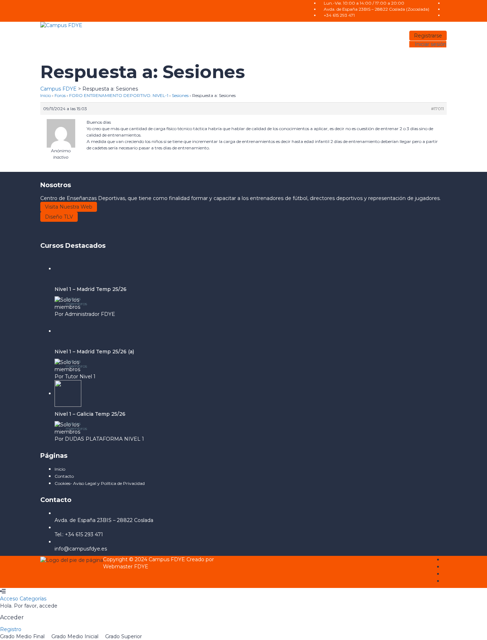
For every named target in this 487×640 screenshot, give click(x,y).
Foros (60, 95)
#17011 (437, 108)
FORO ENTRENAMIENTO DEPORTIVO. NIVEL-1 (118, 95)
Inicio (45, 95)
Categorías (33, 598)
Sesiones (180, 95)
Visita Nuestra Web (68, 207)
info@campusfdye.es (81, 549)
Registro (10, 629)
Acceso (10, 598)
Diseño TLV (59, 217)
